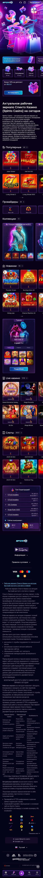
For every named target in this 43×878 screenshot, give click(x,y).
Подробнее (19, 369)
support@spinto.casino (22, 839)
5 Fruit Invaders (13, 495)
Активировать (13, 93)
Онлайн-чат (19, 841)
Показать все (33, 833)
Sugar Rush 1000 (14, 510)
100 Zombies (12, 505)
